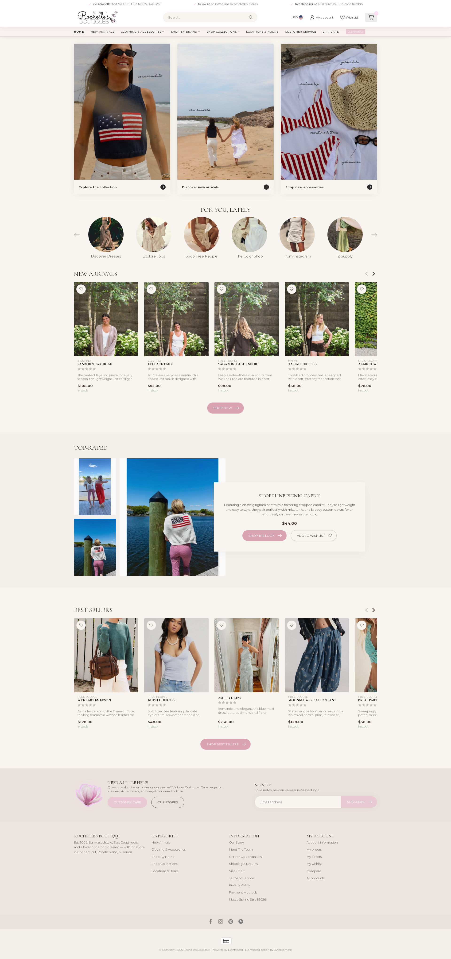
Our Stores (167, 802)
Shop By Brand (184, 31)
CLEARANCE (355, 31)
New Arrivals (102, 31)
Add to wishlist (311, 535)
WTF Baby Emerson (94, 700)
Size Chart (237, 871)
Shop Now (222, 408)
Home (79, 31)
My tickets (314, 857)
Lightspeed (235, 949)
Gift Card (331, 31)
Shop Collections (221, 31)
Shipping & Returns (243, 864)
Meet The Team (241, 849)
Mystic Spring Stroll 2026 (247, 899)
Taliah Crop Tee (302, 364)
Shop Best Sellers (222, 744)
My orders (314, 849)
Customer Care (127, 802)
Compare (314, 871)
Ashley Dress (229, 698)
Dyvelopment (283, 949)
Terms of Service (241, 878)
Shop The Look (262, 535)
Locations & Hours (262, 31)
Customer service (300, 31)
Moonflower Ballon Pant (312, 700)
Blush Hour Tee (161, 700)
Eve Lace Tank (160, 364)
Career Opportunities (245, 857)
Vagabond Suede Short (238, 364)
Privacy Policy (239, 885)
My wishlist (314, 864)
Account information (322, 842)
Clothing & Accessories (141, 31)
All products (315, 878)
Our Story (236, 842)
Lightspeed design (257, 949)
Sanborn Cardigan (95, 364)
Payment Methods (243, 892)
